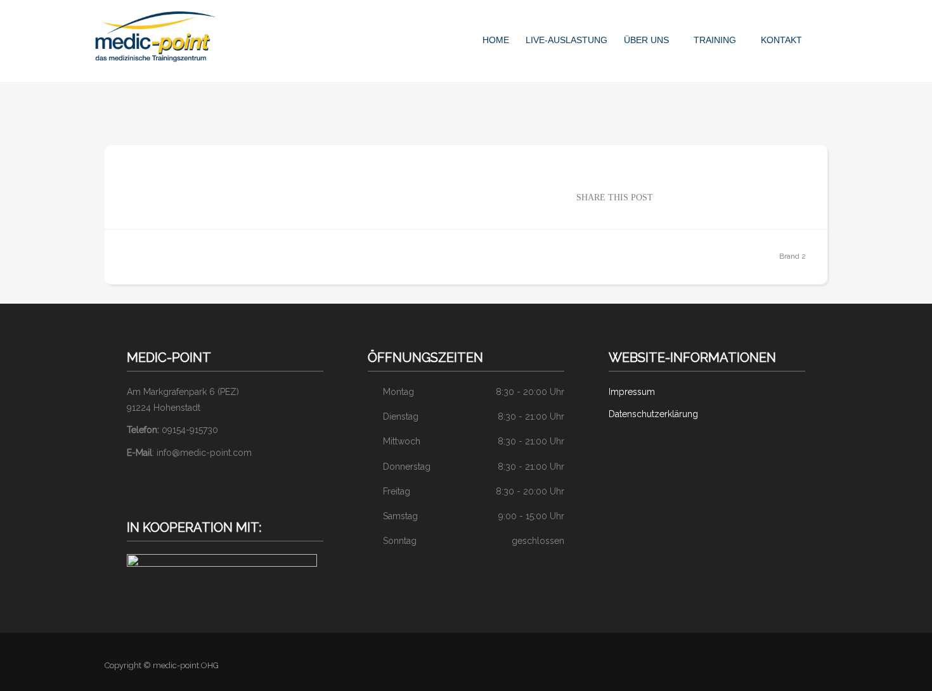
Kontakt (781, 40)
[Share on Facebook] (667, 196)
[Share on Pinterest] (743, 196)
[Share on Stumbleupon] (762, 196)
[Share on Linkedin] (724, 196)
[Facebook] (813, 666)
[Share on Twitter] (686, 196)
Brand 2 (792, 256)
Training (715, 40)
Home (495, 40)
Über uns (646, 40)
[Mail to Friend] (800, 196)
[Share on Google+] (705, 196)
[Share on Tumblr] (781, 196)
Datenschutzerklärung (653, 414)
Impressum (632, 392)
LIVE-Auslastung (566, 40)
